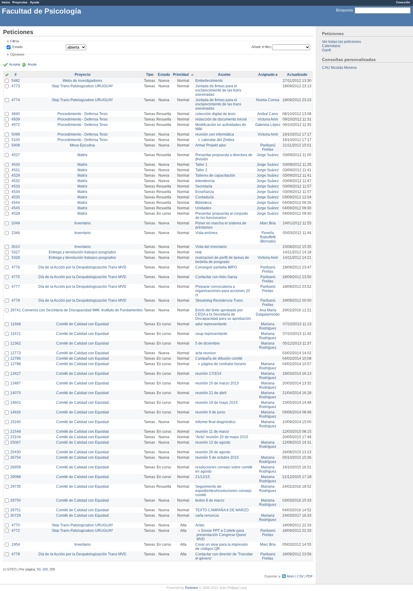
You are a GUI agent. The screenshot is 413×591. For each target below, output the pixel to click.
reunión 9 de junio (210, 412)
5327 (15, 252)
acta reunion (205, 353)
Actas (199, 525)
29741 (15, 310)
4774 (15, 100)
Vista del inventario (211, 247)
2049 (15, 223)
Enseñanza (204, 192)
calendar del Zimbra (217, 140)
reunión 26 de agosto (212, 452)
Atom (290, 576)
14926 (15, 412)
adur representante (211, 324)
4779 (15, 300)
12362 (15, 343)
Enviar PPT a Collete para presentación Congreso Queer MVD (221, 534)
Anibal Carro (267, 114)
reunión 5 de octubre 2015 (217, 457)
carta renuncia (207, 515)
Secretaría (203, 186)
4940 (15, 114)
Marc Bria (268, 223)
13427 (15, 373)
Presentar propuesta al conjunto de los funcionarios (221, 215)
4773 (15, 86)
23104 (15, 437)
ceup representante (211, 334)
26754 (15, 457)
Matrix (82, 155)
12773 (15, 353)
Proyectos (20, 2)
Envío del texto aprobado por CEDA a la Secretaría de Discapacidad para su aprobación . (224, 314)
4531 (15, 170)
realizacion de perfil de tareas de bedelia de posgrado (222, 259)
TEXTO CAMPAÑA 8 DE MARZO (222, 510)
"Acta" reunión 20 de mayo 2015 (221, 437)
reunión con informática (214, 134)
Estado (17, 47)
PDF (309, 576)
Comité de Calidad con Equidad (82, 324)
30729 (15, 515)
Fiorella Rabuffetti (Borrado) (268, 237)
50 (39, 569)
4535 (15, 197)
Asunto (224, 74)
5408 (15, 145)
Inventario (82, 223)
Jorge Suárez (268, 155)
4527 (15, 155)
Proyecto (82, 74)
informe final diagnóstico (215, 422)
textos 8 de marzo (209, 500)
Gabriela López (268, 125)
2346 (15, 233)
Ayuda (34, 2)
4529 (15, 175)
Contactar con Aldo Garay (216, 277)
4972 (15, 125)
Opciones (17, 54)
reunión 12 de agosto (212, 442)
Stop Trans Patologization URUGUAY (82, 86)
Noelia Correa (267, 100)
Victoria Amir (268, 119)
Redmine (191, 587)
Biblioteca (203, 203)
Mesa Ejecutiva (82, 145)
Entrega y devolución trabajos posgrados (82, 252)
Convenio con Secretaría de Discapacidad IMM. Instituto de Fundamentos (82, 310)
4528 (15, 213)
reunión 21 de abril (210, 393)
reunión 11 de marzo (212, 431)
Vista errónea (206, 233)
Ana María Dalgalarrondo (268, 312)
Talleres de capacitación (215, 175)
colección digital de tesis (215, 114)
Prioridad (181, 74)
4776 (15, 267)
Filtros (14, 41)
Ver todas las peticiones (341, 42)
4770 (15, 525)
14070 (15, 393)
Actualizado (297, 74)
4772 (15, 530)
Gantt (326, 50)
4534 (15, 192)
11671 (16, 334)
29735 (15, 486)
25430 (15, 452)
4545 (15, 208)
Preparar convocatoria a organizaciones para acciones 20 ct (222, 290)
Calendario (331, 46)
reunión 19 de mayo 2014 (216, 402)
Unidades (203, 208)
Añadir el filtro (261, 47)
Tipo (149, 74)
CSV (300, 576)
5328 (15, 257)
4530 (15, 164)
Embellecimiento (209, 81)
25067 (15, 442)
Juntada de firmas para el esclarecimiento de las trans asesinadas (218, 90)
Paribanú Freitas (267, 147)
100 (45, 569)
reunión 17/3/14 (208, 373)
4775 (15, 277)
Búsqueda (344, 10)
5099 (15, 134)
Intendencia (205, 181)
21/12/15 (202, 477)
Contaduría (204, 197)
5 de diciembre (207, 343)
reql (198, 252)
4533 (15, 186)
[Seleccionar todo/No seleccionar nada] (6, 75)
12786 (15, 358)
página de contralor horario (223, 364)
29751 (15, 510)
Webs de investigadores (82, 81)
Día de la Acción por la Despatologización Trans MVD (82, 267)
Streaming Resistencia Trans (219, 300)
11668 (16, 324)
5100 (15, 140)
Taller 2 (201, 170)
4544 (15, 203)
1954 (15, 544)
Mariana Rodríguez (267, 326)
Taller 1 (201, 164)
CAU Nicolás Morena (339, 68)
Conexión (403, 2)
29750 (15, 500)
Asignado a (268, 74)
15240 (15, 422)
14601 (15, 402)
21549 (15, 431)
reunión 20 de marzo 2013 (217, 383)
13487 (15, 383)
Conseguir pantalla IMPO (216, 267)
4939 (15, 119)
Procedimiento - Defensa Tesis (82, 114)
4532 (15, 181)
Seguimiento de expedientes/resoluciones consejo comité (223, 490)
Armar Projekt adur (210, 145)
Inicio (6, 2)
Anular (32, 64)
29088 (15, 477)
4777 (15, 286)
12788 (15, 364)
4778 (15, 554)
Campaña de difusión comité (218, 358)
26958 (15, 467)
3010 (15, 247)
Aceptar (15, 64)
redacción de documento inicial (221, 119)
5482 (15, 81)
